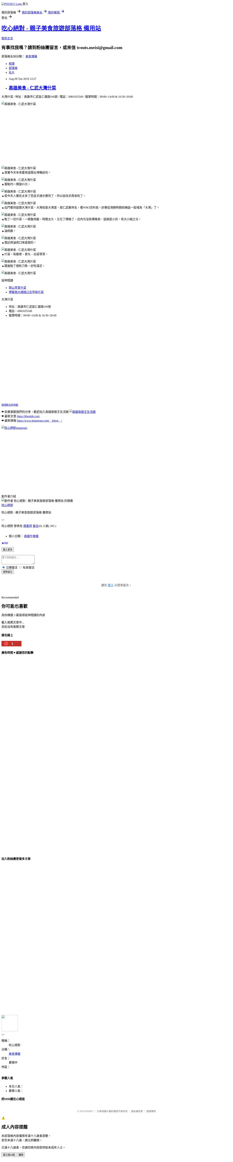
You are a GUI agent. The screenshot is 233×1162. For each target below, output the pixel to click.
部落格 (13, 68)
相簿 (12, 63)
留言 (36, 526)
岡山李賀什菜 (17, 287)
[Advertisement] (116, 137)
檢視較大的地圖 (9, 405)
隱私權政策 (137, 1111)
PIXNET (89, 1111)
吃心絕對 (7, 505)
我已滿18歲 (9, 1154)
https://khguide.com (28, 416)
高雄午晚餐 (31, 536)
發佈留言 (7, 572)
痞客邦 (27, 526)
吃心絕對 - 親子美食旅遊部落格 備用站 (51, 28)
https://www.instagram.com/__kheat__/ (39, 420)
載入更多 (7, 549)
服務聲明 (151, 1111)
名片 (12, 72)
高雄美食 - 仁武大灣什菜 (32, 87)
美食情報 (31, 56)
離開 (21, 1154)
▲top (4, 542)
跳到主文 (7, 38)
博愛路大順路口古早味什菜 (26, 292)
